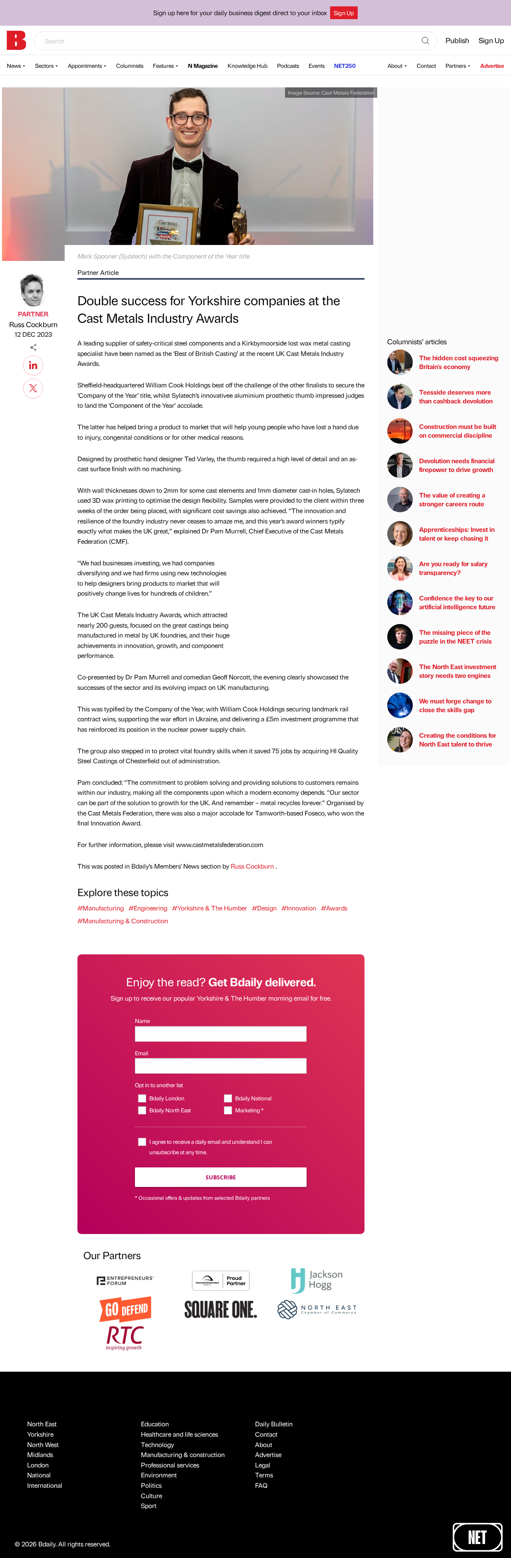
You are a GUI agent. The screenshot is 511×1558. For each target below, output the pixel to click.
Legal (262, 1465)
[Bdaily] (16, 40)
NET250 (345, 65)
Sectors (44, 65)
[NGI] (221, 1280)
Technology (157, 1444)
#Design (264, 908)
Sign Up (344, 13)
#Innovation (298, 908)
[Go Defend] (125, 1308)
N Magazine (203, 65)
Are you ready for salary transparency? (453, 568)
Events (317, 65)
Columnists (129, 65)
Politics (151, 1485)
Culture (151, 1495)
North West (43, 1444)
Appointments (85, 65)
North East (42, 1424)
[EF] (125, 1280)
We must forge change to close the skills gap (455, 705)
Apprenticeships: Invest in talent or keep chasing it (457, 533)
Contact (426, 65)
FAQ (261, 1485)
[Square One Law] (221, 1308)
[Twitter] (33, 387)
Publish (457, 40)
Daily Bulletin (274, 1424)
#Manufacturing (100, 908)
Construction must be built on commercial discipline (457, 430)
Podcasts (288, 65)
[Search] (425, 41)
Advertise (492, 65)
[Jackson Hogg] (316, 1280)
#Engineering (148, 908)
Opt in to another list (159, 1084)
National (39, 1475)
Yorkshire (40, 1434)
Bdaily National (253, 1098)
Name (142, 1020)
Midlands (40, 1454)
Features (163, 65)
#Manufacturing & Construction (122, 920)
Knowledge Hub (247, 65)
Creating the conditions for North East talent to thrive (457, 739)
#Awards (334, 908)
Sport (148, 1505)
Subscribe (221, 1177)
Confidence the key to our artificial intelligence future (457, 602)
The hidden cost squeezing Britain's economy (459, 362)
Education (155, 1424)
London (38, 1465)
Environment (159, 1475)
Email (141, 1052)
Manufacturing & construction (183, 1454)
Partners (456, 65)
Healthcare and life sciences (179, 1434)
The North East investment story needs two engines (457, 670)
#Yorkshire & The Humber (209, 908)
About (395, 65)
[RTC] (125, 1337)
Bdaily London (166, 1098)
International (44, 1485)
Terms (264, 1475)
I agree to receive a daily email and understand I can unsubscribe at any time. (210, 1146)
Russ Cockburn (33, 324)
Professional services (170, 1465)
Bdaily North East (169, 1110)
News (14, 65)
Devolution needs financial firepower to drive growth (457, 465)
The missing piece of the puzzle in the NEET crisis (455, 636)
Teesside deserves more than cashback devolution (456, 396)
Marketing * (249, 1110)
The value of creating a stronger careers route (452, 499)
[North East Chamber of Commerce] (316, 1308)
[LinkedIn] (33, 364)
